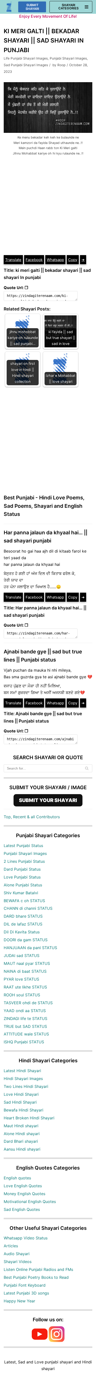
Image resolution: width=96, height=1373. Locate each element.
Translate (13, 259)
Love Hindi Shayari (21, 1094)
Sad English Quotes (22, 1209)
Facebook (34, 259)
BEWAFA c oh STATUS (24, 900)
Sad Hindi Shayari (20, 1102)
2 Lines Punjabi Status (24, 861)
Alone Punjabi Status (23, 884)
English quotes (17, 1177)
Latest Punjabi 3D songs (26, 1293)
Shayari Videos (18, 1261)
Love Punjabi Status (22, 877)
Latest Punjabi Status (23, 845)
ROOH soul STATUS (22, 994)
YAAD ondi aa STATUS (25, 1010)
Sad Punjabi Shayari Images (26, 65)
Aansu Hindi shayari (22, 1149)
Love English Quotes (23, 1185)
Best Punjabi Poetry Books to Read (36, 1277)
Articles (11, 1245)
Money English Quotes (24, 1193)
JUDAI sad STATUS (21, 955)
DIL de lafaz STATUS (23, 924)
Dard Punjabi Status (22, 869)
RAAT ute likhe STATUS (25, 987)
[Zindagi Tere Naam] (9, 7)
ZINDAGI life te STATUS (25, 1018)
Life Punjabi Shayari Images (26, 58)
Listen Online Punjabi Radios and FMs (38, 1269)
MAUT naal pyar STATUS (27, 963)
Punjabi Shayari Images (68, 58)
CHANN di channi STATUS (28, 908)
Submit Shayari (32, 7)
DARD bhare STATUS (23, 916)
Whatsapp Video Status (26, 1237)
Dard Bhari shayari (21, 1141)
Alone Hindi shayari (22, 1133)
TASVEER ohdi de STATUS (28, 1002)
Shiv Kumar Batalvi (21, 892)
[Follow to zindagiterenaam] (56, 1340)
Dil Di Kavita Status (22, 931)
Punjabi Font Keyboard (25, 1285)
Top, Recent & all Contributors (32, 816)
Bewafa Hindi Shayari (23, 1110)
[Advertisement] (48, 204)
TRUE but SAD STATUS (25, 1026)
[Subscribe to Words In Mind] (40, 1340)
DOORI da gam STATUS (26, 939)
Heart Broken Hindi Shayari (29, 1117)
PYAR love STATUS (21, 979)
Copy (72, 259)
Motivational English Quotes (30, 1201)
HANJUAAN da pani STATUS (30, 947)
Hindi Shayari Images (23, 1078)
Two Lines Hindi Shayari (26, 1086)
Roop (61, 65)
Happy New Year (19, 1300)
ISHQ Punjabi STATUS (24, 1041)
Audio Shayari (17, 1253)
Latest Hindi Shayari (22, 1070)
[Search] (86, 768)
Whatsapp (55, 259)
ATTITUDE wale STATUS (26, 1034)
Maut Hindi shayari (21, 1125)
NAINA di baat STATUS (25, 971)
